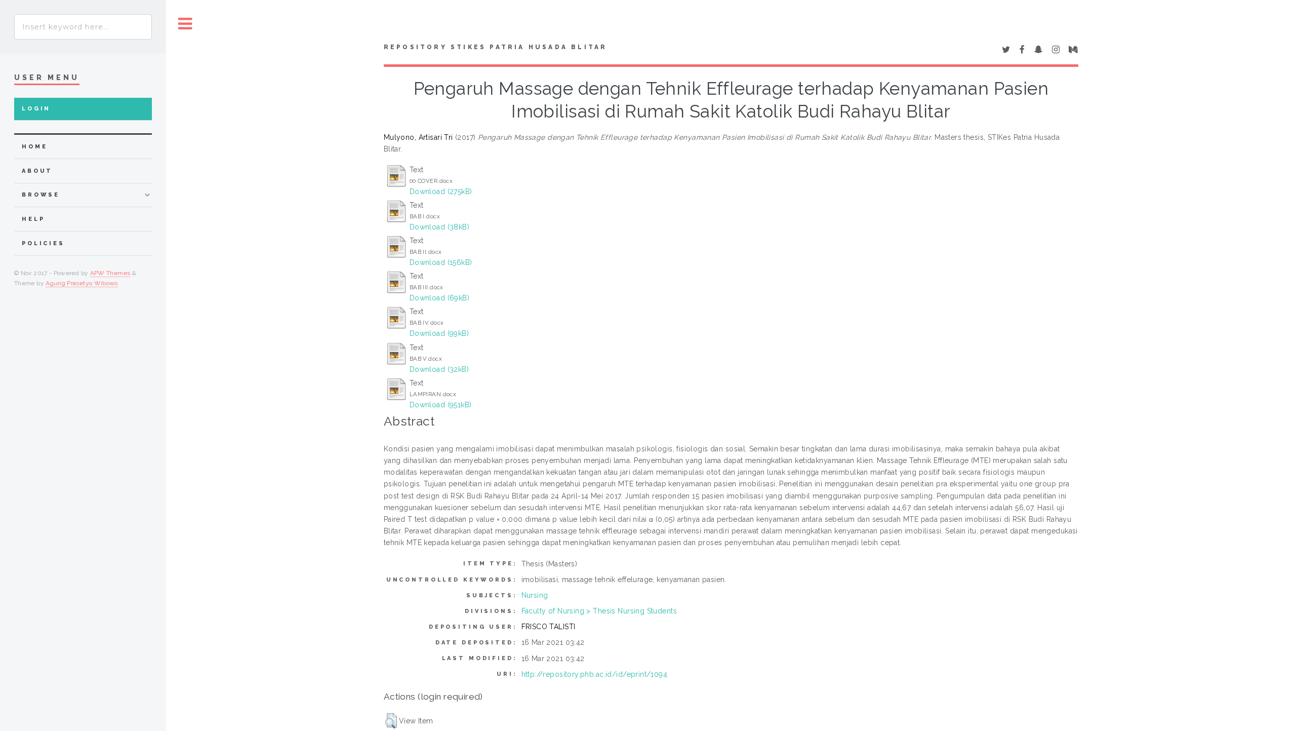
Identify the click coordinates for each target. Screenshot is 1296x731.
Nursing (534, 595)
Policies (43, 243)
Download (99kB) (439, 333)
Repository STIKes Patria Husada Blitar (496, 47)
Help (33, 219)
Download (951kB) (441, 405)
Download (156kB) (441, 262)
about (37, 171)
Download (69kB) (439, 298)
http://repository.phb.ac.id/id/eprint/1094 (594, 674)
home (34, 146)
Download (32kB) (439, 369)
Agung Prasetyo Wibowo (82, 283)
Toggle (185, 24)
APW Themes (110, 273)
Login (36, 108)
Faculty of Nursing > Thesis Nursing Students (599, 611)
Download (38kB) (439, 227)
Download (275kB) (441, 191)
